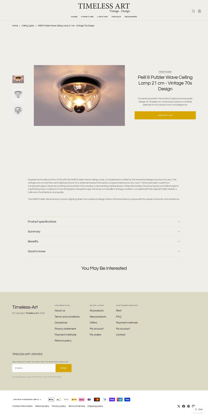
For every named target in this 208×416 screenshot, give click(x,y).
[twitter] (178, 406)
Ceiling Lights (28, 26)
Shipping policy (95, 406)
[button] (199, 11)
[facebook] (183, 406)
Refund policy (42, 406)
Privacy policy (59, 406)
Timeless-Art (32, 313)
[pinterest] (188, 406)
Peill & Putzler (165, 71)
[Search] (193, 11)
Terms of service (76, 406)
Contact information (22, 406)
